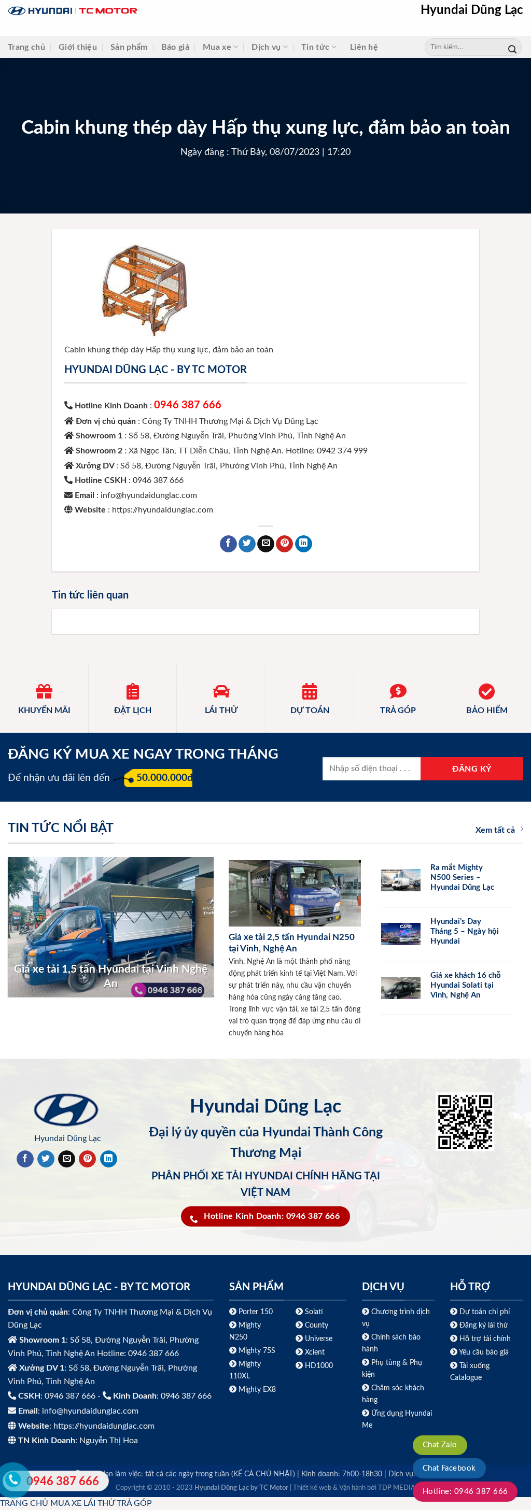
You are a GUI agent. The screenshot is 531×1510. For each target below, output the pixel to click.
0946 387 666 (187, 405)
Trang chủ (26, 47)
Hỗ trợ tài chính (485, 1339)
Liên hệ (364, 47)
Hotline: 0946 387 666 (465, 1491)
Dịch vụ (266, 47)
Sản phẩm (129, 47)
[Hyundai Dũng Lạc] (137, 11)
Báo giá (175, 47)
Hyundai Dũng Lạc (472, 10)
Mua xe (217, 47)
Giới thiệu (78, 47)
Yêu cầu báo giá (484, 1352)
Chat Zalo (440, 1445)
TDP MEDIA (396, 1488)
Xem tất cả (495, 830)
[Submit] (512, 47)
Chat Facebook (449, 1468)
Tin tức (315, 47)
